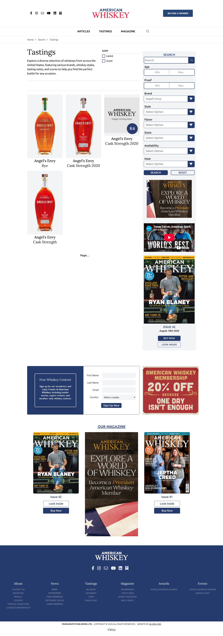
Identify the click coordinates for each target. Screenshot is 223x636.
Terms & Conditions (18, 604)
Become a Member (178, 13)
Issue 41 (167, 497)
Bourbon (91, 593)
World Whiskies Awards (164, 589)
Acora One (155, 624)
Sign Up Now (111, 405)
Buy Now (169, 338)
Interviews (54, 593)
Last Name (93, 382)
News (55, 589)
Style (147, 106)
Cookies (18, 600)
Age (146, 67)
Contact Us (18, 589)
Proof (148, 80)
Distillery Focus (54, 600)
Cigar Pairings (54, 604)
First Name (93, 375)
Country (94, 397)
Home (30, 39)
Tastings (105, 31)
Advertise (18, 593)
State (147, 132)
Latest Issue (127, 593)
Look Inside (169, 344)
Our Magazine (111, 426)
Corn (91, 597)
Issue (147, 158)
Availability (151, 145)
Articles (83, 31)
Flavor (148, 119)
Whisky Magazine (127, 597)
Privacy (18, 597)
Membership (127, 589)
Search (41, 39)
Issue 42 (169, 327)
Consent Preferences (18, 607)
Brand (148, 93)
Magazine (128, 31)
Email (96, 389)
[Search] (192, 60)
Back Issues (127, 600)
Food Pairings (55, 596)
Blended (91, 589)
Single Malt (91, 600)
